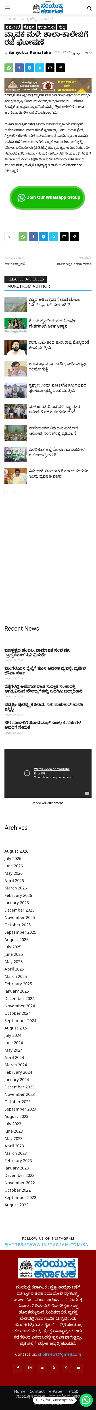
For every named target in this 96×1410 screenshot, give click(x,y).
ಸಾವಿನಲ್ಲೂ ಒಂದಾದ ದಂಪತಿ (74, 264)
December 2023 (19, 1088)
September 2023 (20, 1110)
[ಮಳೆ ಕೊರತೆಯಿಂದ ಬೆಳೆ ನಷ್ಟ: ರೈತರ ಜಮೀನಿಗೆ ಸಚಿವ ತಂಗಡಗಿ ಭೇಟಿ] (15, 411)
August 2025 (16, 940)
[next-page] (14, 492)
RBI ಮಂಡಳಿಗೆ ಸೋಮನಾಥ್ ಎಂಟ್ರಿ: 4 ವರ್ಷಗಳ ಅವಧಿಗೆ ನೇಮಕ (42, 725)
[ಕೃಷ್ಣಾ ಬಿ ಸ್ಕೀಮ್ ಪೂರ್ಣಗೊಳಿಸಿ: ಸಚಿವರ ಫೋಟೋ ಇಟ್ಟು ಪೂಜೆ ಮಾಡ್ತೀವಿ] (15, 390)
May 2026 (13, 874)
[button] (7, 8)
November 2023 (19, 1095)
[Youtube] (78, 1368)
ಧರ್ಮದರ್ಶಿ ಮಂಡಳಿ (64, 1396)
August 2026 (16, 852)
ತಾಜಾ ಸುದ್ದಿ (46, 27)
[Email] (50, 67)
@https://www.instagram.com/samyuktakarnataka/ (48, 1244)
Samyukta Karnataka (29, 52)
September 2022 (20, 1198)
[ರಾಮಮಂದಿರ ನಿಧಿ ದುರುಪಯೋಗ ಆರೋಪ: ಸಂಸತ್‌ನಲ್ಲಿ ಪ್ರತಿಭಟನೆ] (15, 433)
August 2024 (16, 1029)
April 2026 (14, 881)
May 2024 (13, 1051)
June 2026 (13, 867)
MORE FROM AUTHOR (28, 287)
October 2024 (17, 1014)
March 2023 (15, 1154)
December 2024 (19, 999)
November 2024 (19, 1007)
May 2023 (13, 1139)
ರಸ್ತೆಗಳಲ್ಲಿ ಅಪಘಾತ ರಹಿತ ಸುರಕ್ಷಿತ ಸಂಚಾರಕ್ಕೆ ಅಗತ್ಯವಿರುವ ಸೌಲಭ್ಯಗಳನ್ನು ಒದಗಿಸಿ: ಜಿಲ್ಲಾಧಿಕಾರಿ (43, 689)
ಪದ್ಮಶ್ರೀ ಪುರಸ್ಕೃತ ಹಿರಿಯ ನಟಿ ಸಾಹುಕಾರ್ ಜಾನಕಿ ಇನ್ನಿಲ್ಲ (43, 707)
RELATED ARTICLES (25, 280)
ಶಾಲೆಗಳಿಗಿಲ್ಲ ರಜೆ (14, 264)
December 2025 (19, 911)
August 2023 (16, 1117)
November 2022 (19, 1183)
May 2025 (13, 962)
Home (10, 19)
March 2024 (15, 1066)
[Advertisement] (48, 561)
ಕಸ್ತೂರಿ (73, 1391)
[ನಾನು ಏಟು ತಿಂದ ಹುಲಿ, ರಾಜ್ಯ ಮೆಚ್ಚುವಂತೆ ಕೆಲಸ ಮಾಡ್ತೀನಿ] (15, 347)
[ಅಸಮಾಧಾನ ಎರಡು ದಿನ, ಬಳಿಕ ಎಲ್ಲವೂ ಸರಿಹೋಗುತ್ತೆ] (15, 369)
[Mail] (42, 1368)
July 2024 (12, 1036)
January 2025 (16, 992)
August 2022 (16, 1206)
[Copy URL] (60, 67)
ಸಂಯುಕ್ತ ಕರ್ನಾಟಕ (30, 1396)
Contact (37, 1391)
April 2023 (14, 1147)
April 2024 (14, 1058)
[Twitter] (39, 67)
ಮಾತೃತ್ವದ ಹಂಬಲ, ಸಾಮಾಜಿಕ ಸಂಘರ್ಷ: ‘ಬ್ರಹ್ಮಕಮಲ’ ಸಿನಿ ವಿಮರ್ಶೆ (37, 653)
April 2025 (14, 970)
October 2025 (17, 926)
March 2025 (15, 977)
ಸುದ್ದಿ (61, 27)
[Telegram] (29, 67)
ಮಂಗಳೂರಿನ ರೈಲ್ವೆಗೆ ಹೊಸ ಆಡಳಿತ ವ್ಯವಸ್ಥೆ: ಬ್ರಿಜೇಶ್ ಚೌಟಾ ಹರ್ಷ (45, 671)
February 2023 (18, 1161)
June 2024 (13, 1043)
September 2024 (20, 1021)
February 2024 (18, 1073)
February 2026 (18, 896)
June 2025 (13, 955)
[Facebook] (19, 67)
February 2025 (18, 984)
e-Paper (56, 1391)
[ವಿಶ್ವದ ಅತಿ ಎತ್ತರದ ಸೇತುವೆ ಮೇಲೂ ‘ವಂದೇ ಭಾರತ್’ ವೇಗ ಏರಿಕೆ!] (15, 304)
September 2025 (20, 933)
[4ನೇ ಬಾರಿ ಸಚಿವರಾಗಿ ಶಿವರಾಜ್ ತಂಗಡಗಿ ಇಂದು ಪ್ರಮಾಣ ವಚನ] (15, 476)
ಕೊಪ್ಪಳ (47, 19)
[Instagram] (29, 1368)
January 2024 (16, 1080)
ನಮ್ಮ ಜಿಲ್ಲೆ (28, 19)
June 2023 (13, 1132)
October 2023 (17, 1102)
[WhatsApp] (8, 67)
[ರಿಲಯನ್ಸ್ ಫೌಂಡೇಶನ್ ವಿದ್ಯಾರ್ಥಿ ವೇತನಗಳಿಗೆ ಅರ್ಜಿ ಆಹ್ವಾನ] (15, 326)
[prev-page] (7, 492)
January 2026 (16, 903)
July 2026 (12, 859)
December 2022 (19, 1176)
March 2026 (15, 889)
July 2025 (12, 948)
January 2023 (16, 1169)
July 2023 (12, 1125)
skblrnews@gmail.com (59, 1355)
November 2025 (19, 918)
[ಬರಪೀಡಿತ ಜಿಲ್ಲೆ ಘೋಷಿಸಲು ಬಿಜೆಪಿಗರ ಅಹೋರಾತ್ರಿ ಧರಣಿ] (15, 454)
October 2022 (17, 1191)
